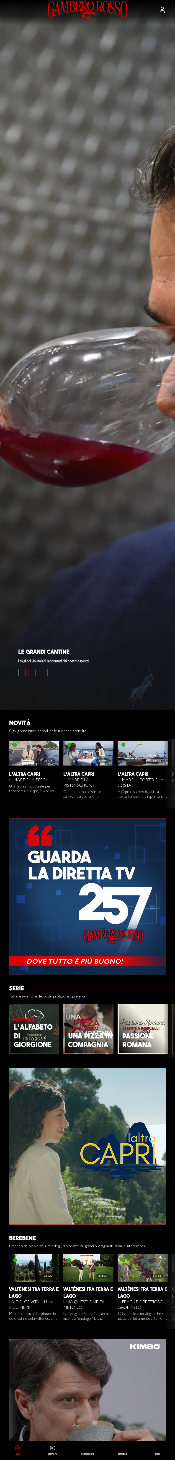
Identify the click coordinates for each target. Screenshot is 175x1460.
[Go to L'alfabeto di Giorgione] (41, 672)
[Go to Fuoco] (51, 672)
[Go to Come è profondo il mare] (22, 672)
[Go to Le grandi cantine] (32, 672)
